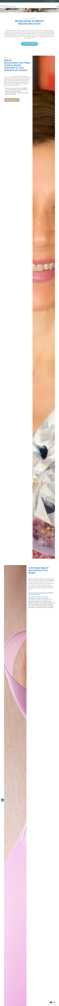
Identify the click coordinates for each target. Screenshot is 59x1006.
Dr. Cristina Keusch (8, 76)
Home (19, 8)
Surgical (23, 8)
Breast (28, 8)
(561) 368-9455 (51, 1)
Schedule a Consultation (29, 43)
